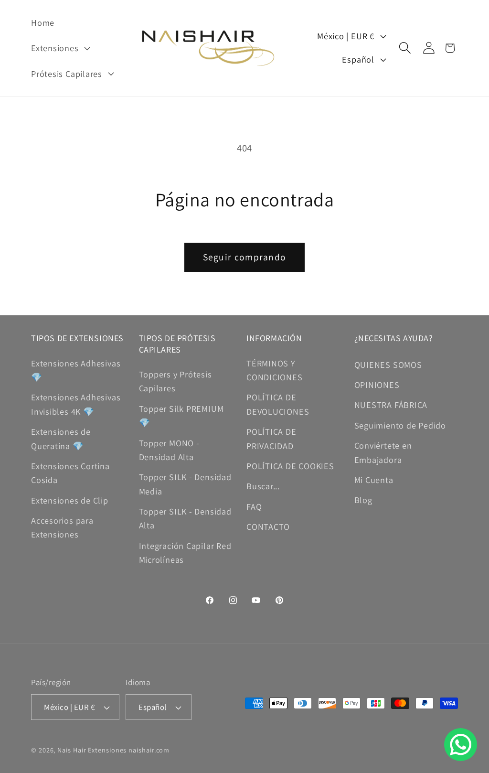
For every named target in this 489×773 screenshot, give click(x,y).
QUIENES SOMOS (388, 364)
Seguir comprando (245, 257)
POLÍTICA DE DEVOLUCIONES (277, 404)
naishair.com (149, 749)
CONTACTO (268, 526)
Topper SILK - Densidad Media (185, 483)
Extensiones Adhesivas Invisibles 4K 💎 (75, 404)
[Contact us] (460, 744)
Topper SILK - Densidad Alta (185, 518)
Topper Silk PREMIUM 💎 (181, 415)
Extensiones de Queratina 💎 (61, 438)
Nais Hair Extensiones (92, 749)
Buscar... (263, 486)
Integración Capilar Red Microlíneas (185, 552)
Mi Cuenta (373, 479)
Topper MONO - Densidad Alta (169, 449)
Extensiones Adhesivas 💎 (75, 370)
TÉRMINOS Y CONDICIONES (274, 370)
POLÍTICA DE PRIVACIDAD (271, 438)
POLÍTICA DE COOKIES (290, 466)
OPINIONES (377, 384)
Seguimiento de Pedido (400, 425)
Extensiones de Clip (69, 500)
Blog (363, 499)
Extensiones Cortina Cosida (70, 472)
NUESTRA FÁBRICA (391, 404)
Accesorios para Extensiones (62, 527)
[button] (59, 48)
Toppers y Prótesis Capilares (175, 381)
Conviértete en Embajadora (383, 452)
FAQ (254, 506)
